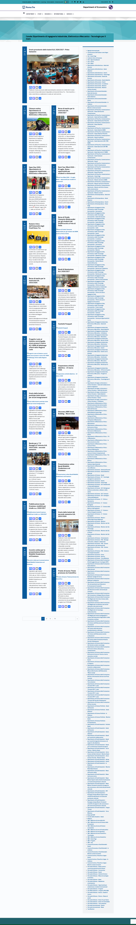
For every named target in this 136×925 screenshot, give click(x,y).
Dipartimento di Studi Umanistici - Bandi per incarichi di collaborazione (98, 736)
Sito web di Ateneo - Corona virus (96, 870)
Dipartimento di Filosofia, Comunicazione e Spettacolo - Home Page (99, 175)
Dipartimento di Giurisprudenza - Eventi (98, 202)
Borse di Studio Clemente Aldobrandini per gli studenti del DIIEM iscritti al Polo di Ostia (66, 221)
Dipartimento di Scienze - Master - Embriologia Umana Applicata (97, 518)
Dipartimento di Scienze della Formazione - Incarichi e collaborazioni (99, 666)
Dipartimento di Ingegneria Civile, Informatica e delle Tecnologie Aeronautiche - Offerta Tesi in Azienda (98, 277)
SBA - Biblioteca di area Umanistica (97, 837)
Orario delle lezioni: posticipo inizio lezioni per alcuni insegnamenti (38, 395)
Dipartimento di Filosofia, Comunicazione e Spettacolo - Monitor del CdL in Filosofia (99, 182)
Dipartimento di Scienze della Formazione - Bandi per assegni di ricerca (99, 576)
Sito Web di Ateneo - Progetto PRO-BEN (98, 890)
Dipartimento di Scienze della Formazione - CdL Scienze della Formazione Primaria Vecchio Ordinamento (99, 639)
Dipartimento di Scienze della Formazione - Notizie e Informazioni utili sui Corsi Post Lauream (99, 676)
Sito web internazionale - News (96, 907)
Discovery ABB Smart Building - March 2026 (66, 412)
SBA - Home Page (92, 839)
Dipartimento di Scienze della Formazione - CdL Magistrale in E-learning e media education (99, 610)
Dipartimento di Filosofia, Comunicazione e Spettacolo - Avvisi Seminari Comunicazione (99, 156)
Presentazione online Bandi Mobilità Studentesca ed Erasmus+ (66, 467)
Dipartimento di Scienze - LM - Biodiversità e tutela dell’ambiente (99, 485)
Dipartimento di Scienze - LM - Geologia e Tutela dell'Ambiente (98, 496)
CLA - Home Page (92, 56)
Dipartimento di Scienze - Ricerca (96, 556)
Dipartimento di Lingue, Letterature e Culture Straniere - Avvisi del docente (97, 389)
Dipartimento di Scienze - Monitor (96, 521)
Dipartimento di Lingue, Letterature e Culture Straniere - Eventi (97, 397)
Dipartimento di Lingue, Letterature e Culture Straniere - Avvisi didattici (97, 393)
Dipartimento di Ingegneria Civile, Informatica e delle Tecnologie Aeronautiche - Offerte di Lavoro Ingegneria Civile (96, 291)
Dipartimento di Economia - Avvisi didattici (99, 80)
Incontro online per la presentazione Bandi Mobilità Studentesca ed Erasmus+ (37, 553)
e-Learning (43, 2)
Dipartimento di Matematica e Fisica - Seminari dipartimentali (97, 463)
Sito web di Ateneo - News (94, 879)
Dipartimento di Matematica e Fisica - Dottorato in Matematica (97, 430)
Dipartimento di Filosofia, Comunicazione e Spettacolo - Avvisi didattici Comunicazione (99, 124)
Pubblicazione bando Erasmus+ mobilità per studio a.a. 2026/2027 (37, 506)
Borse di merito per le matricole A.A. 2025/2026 (37, 280)
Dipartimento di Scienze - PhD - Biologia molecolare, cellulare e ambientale (98, 541)
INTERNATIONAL (58, 14)
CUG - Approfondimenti (94, 60)
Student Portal (36, 2)
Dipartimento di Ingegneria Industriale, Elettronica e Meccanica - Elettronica (98, 343)
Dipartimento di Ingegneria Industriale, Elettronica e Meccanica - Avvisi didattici (98, 328)
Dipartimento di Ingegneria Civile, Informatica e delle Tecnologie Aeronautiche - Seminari (96, 311)
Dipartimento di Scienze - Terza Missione (98, 558)
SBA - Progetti (91, 841)
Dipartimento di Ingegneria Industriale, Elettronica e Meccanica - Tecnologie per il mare (99, 379)
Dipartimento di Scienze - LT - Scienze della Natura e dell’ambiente (99, 507)
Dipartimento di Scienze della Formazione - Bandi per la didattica (99, 579)
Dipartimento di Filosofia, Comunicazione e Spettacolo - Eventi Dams (99, 168)
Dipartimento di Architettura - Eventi (97, 73)
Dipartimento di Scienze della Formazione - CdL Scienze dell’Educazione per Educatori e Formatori (99, 623)
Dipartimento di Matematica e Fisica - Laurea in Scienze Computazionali (97, 452)
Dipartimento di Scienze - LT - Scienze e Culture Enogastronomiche (98, 511)
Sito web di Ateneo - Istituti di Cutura (97, 874)
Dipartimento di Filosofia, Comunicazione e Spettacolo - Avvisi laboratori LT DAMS (99, 151)
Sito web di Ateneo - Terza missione (97, 903)
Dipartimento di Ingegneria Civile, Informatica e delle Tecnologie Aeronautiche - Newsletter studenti (97, 253)
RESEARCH (48, 14)
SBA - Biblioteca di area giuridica (96, 831)
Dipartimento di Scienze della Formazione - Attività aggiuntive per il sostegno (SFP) (99, 561)
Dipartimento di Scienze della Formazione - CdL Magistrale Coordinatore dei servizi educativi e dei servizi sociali (99, 604)
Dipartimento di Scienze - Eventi (96, 481)
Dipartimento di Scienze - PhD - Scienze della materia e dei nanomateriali (98, 544)
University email (59, 2)
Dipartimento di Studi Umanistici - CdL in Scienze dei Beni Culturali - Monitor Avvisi (98, 753)
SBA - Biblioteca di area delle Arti (96, 820)
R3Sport (90, 819)
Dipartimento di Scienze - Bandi (96, 475)
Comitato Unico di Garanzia (95, 58)
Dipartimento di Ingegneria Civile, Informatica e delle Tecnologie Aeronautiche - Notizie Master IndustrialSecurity (96, 260)
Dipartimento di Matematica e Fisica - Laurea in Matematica (97, 448)
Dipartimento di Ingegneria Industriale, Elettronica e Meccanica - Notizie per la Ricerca (98, 364)
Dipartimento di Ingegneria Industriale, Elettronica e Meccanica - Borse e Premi (98, 339)
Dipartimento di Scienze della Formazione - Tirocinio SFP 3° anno (99, 688)
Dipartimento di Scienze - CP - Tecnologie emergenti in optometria (98, 478)
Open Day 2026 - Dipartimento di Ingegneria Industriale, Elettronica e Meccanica (38, 170)
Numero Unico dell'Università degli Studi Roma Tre (36, 225)
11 (55, 619)
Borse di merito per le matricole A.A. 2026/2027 (66, 110)
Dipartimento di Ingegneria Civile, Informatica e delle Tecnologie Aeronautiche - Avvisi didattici (96, 220)
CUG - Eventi (91, 62)
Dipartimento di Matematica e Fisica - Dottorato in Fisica (97, 426)
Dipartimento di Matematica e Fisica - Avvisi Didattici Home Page (97, 411)
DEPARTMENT (30, 14)
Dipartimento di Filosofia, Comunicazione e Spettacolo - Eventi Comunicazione (99, 164)
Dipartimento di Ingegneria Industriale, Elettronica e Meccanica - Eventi (98, 347)
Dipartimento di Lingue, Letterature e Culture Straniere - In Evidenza (97, 400)
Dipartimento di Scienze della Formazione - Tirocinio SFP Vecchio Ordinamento (99, 699)
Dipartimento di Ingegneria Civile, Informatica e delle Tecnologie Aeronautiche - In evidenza (96, 237)
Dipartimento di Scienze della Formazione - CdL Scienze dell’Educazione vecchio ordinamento (99, 634)
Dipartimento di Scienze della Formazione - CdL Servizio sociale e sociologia (99, 644)
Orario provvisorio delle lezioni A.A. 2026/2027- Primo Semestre (49, 50)
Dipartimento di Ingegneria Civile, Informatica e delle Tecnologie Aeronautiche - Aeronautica (96, 209)
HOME (24, 14)
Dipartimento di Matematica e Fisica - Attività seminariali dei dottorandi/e (97, 404)
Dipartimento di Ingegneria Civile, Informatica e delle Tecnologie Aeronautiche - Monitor (96, 248)
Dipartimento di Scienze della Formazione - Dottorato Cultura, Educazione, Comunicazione (99, 648)
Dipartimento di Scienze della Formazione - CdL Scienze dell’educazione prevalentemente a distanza (99, 628)
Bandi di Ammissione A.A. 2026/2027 (66, 270)
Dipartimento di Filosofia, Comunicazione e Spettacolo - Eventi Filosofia (99, 171)
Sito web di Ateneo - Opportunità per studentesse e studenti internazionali (97, 886)
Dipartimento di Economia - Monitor (97, 86)
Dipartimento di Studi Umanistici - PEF (98, 791)
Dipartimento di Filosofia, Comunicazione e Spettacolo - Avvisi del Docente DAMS (99, 116)
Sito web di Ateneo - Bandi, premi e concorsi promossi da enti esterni (97, 867)
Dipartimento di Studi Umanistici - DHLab (98, 759)
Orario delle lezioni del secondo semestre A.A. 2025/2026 (66, 514)
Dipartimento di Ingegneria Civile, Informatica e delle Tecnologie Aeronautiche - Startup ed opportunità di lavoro (98, 317)
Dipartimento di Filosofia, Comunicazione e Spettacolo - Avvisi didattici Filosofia (99, 133)
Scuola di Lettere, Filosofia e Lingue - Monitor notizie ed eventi (97, 864)
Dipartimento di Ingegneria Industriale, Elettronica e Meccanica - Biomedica (98, 336)
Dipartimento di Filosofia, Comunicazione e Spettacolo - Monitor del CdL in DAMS (99, 179)
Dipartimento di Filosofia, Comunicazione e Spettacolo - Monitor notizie (99, 192)
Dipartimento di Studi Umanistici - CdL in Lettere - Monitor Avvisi (98, 749)
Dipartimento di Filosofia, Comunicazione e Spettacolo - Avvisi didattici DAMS (99, 129)
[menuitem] (24, 14)
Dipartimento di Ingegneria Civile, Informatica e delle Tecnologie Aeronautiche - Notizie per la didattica (98, 266)
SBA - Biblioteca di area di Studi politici (98, 830)
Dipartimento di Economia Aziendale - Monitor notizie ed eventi (97, 107)
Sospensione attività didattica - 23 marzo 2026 (66, 367)
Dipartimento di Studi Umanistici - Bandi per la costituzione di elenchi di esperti (98, 745)
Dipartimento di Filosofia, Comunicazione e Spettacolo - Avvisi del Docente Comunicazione (99, 111)
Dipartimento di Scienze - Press (96, 555)
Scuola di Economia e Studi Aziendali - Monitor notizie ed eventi (97, 853)
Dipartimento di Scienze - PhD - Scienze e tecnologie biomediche (98, 552)
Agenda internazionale (93, 50)
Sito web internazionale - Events (96, 905)
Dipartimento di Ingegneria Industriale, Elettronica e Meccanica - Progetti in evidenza (98, 373)
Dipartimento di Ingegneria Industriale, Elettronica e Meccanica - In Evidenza (98, 332)
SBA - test (90, 842)
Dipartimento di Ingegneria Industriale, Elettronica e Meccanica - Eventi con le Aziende (98, 351)
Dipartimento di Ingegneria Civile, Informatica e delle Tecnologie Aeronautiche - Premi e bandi (96, 305)
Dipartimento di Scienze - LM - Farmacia (98, 494)
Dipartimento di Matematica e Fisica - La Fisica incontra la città (98, 441)
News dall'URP (91, 815)
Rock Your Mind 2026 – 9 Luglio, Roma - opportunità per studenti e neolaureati (66, 170)
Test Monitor (91, 909)
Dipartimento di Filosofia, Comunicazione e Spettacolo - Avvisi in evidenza (99, 136)
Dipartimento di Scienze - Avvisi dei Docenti (99, 470)
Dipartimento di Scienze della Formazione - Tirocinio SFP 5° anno (99, 696)
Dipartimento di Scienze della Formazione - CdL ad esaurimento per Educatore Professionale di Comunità (99, 584)
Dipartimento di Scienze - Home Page (97, 482)
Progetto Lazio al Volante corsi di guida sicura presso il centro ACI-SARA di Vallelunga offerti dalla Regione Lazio (38, 344)
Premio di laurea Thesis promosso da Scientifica (67, 571)
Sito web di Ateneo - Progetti (95, 889)
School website (50, 2)
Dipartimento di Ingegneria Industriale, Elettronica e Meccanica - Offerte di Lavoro (99, 369)
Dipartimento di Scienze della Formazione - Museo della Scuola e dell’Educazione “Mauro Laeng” (99, 671)
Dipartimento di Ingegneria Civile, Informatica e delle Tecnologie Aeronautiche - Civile (96, 226)
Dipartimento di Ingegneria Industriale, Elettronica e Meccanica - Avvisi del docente (98, 324)
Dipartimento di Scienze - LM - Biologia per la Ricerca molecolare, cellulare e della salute (99, 490)
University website (26, 2)
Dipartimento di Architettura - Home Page (99, 74)
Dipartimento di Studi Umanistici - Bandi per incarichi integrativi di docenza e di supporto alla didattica (98, 741)
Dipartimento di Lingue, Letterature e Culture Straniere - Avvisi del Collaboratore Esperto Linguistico (99, 385)
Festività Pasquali (65, 324)
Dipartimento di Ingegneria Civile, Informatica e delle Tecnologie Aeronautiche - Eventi (96, 231)
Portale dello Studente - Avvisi (96, 817)
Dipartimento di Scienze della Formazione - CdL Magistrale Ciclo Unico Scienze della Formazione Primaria (99, 599)
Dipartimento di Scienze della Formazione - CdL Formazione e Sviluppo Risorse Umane (99, 594)
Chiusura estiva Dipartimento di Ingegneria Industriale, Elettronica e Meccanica (38, 111)
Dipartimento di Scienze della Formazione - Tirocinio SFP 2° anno (99, 685)
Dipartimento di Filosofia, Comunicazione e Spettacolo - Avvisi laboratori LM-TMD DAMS (99, 146)
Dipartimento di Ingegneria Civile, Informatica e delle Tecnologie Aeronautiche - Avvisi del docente (96, 215)
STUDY (39, 14)
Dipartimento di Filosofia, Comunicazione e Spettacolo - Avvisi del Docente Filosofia (99, 120)
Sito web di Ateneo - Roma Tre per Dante (98, 900)
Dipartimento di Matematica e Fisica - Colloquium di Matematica (97, 419)
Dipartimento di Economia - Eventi (96, 82)
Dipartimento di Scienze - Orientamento (98, 538)
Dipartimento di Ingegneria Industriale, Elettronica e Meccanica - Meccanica (98, 360)
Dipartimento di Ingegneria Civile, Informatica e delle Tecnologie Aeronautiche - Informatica (96, 242)
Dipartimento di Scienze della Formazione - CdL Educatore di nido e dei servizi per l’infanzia (99, 589)
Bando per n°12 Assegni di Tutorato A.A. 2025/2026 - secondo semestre (38, 446)
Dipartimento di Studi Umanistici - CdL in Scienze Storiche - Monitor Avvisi (98, 757)
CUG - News (90, 63)
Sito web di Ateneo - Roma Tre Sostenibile (99, 902)
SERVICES (69, 14)
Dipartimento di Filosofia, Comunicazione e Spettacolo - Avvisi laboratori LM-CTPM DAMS (99, 141)
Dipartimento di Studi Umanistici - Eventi (98, 761)
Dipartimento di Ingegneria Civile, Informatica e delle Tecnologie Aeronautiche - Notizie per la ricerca (97, 272)
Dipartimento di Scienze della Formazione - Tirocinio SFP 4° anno (99, 692)
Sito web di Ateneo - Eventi (95, 872)
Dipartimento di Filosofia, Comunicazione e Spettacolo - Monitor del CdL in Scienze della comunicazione (99, 187)
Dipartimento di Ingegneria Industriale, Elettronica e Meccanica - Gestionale (98, 356)
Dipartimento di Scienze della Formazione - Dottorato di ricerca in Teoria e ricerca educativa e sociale (99, 654)
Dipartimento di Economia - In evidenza (98, 84)
